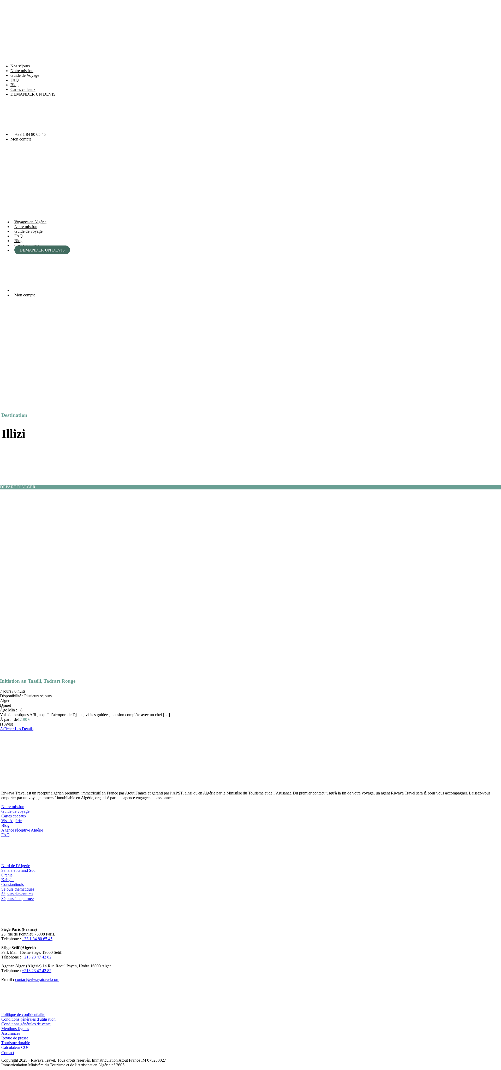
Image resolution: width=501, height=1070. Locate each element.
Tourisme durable (15, 1042)
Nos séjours (20, 66)
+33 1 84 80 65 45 (30, 134)
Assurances (10, 1033)
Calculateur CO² (14, 1047)
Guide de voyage (28, 231)
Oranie (7, 875)
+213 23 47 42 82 (36, 957)
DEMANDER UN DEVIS (33, 94)
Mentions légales (15, 1028)
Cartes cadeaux (22, 89)
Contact (7, 1052)
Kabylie (7, 880)
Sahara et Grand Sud (18, 870)
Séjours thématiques (17, 889)
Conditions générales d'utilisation (28, 1019)
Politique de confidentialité (23, 1014)
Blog (14, 85)
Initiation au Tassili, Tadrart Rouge (37, 681)
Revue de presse (14, 1038)
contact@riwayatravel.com (37, 979)
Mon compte (20, 139)
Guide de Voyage (24, 75)
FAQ (14, 80)
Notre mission (21, 70)
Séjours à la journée (17, 898)
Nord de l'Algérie (15, 865)
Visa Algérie (11, 820)
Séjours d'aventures (17, 894)
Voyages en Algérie (30, 222)
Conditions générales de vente (26, 1024)
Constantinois (12, 884)
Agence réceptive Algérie (22, 830)
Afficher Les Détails (16, 729)
